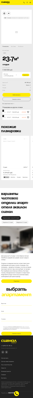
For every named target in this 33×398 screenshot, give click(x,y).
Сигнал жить (4, 358)
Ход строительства (6, 364)
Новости (3, 368)
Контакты (4, 378)
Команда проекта (6, 371)
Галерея (3, 374)
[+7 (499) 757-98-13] (24, 2)
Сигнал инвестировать (7, 361)
